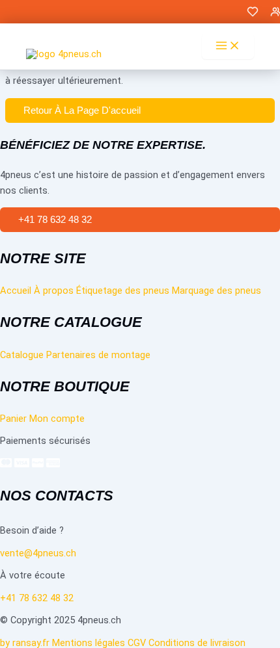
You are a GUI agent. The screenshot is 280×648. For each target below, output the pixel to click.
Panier (13, 418)
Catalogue (22, 355)
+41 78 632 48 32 (37, 598)
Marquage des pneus (216, 290)
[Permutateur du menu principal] (228, 46)
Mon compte (57, 418)
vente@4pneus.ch (38, 553)
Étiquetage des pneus (122, 290)
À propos (54, 290)
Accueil (15, 290)
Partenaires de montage (98, 355)
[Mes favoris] (252, 15)
